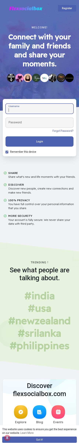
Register (67, 8)
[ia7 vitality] (36, 78)
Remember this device (23, 151)
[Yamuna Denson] (28, 78)
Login (39, 141)
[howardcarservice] (69, 78)
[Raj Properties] (44, 78)
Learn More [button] (27, 432)
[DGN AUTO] (61, 78)
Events (58, 422)
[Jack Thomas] (19, 78)
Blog (39, 422)
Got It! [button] (39, 439)
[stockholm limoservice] (11, 78)
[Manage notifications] (7, 438)
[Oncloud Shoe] (53, 78)
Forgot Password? (63, 130)
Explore (20, 422)
